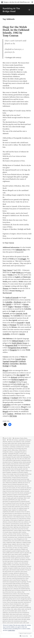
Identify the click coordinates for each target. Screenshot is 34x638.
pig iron (22, 552)
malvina (24, 532)
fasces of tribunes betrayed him (16, 484)
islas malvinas (6, 523)
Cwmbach (22, 361)
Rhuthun (6, 364)
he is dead (5, 505)
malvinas (5, 534)
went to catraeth (14, 616)
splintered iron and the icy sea (10, 575)
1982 (10, 440)
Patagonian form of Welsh (17, 348)
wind (8, 623)
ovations (25, 547)
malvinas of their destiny (14, 534)
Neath (14, 366)
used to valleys (6, 609)
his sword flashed (7, 513)
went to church (12, 617)
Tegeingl (6, 361)
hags (19, 500)
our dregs (20, 547)
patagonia (9, 551)
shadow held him (21, 566)
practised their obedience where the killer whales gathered (16, 557)
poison (20, 554)
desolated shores (25, 460)
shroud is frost (24, 568)
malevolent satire (16, 532)
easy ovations (10, 476)
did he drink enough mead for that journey (14, 465)
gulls (12, 498)
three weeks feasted (23, 600)
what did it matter (13, 619)
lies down (10, 527)
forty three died (10, 491)
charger (5, 450)
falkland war (9, 482)
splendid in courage (8, 573)
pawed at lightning (17, 551)
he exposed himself (13, 501)
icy (22, 515)
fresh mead (11, 493)
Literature (16, 438)
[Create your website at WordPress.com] (17, 2)
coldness (11, 452)
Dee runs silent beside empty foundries (16, 459)
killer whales (20, 525)
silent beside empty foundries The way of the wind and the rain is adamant (17, 570)
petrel (24, 551)
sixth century (23, 571)
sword (10, 580)
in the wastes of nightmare (17, 520)
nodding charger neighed (9, 544)
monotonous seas (12, 537)
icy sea (25, 515)
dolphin (23, 470)
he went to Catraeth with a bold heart (16, 505)
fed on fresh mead (19, 486)
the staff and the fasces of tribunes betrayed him (15, 590)
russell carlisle (15, 564)
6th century (15, 440)
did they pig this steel (8, 469)
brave (27, 445)
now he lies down (20, 544)
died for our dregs (15, 470)
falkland (16, 481)
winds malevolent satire (16, 623)
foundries (5, 493)
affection (5, 441)
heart (22, 506)
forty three (9, 489)
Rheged (5, 370)
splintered (16, 573)
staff (20, 575)
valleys (19, 609)
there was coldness (16, 592)
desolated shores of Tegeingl (10, 462)
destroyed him (15, 464)
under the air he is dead (9, 605)
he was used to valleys (21, 505)
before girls (14, 443)
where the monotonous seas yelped (17, 621)
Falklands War (21, 250)
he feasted (27, 503)
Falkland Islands (18, 341)
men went (19, 535)
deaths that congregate (19, 455)
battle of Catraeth (12, 297)
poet (22, 272)
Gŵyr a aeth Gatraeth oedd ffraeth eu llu (16, 499)
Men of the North (11, 535)
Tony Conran (7, 270)
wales (22, 609)
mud (12, 541)
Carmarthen (14, 364)
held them (5, 508)
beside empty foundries (24, 443)
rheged (4, 563)
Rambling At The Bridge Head (11, 10)
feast (26, 484)
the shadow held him (24, 588)
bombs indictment (21, 445)
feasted (5, 486)
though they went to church (13, 599)
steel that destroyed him (18, 578)
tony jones (20, 602)
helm (9, 508)
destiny (20, 462)
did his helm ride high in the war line (20, 467)
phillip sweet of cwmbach (12, 552)
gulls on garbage (18, 498)
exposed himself (7, 479)
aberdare (28, 440)
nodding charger (26, 542)
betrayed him (6, 445)
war (26, 609)
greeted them (22, 496)
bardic (26, 386)
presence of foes (24, 558)
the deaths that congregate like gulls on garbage (15, 581)
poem (9, 554)
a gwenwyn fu (22, 440)
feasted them (10, 486)
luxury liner (14, 529)
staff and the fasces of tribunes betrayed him (18, 576)
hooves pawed (17, 515)
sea (8, 566)
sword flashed (16, 580)
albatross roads (20, 441)
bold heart (13, 445)
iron (30, 522)
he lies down (12, 505)
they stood (20, 594)
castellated (12, 447)
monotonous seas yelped (24, 537)
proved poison (6, 559)
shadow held (13, 566)
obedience (10, 546)
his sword (26, 511)
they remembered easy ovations (13, 593)
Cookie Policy (11, 630)
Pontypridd (13, 361)
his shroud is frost (19, 511)
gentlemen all (10, 494)
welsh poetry (6, 616)
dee (13, 458)
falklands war (21, 482)
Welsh (18, 272)
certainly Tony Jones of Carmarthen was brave (15, 448)
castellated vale (20, 447)
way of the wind (13, 612)
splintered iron (23, 573)
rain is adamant (15, 559)
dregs (4, 474)
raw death (22, 559)
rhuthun (16, 563)
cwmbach (10, 455)
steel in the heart (7, 578)
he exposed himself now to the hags (14, 503)
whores (5, 623)
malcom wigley (18, 530)
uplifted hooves (20, 605)
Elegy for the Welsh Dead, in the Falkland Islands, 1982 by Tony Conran (16, 31)
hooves (10, 515)
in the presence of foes (24, 518)
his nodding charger (22, 508)
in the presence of (13, 518)
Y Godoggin (22, 259)
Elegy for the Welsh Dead (21, 476)
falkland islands (22, 481)
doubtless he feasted (17, 472)
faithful (4, 481)
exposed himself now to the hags (20, 479)
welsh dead (13, 614)
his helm (14, 508)
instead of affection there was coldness (18, 522)
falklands (14, 482)
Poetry (21, 438)
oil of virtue (9, 547)
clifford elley (15, 450)
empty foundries (7, 477)
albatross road (11, 441)
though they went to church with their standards (17, 599)
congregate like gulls (13, 453)
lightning (16, 527)
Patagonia (13, 350)
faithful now (10, 481)
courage (5, 455)
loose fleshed (22, 527)
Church (9, 450)
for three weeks (11, 488)
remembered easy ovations (21, 561)
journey (22, 523)
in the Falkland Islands (18, 517)
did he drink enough (24, 464)
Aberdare (22, 364)
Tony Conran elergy (12, 602)
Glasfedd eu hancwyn (12, 496)
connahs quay (22, 453)
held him (26, 506)
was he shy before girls (11, 611)
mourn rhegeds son (8, 539)
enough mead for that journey (19, 477)
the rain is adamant (13, 588)
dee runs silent (23, 458)
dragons (26, 472)
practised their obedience (9, 556)
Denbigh (6, 366)
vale (12, 609)
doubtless (8, 472)
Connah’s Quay (20, 359)
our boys (14, 547)
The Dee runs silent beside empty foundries (17, 582)
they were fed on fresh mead (16, 597)
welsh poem (19, 614)
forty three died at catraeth (22, 491)
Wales (25, 438)
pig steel (27, 552)
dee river (17, 458)
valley (15, 609)
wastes (19, 611)
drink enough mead (11, 474)
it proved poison (15, 523)
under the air (25, 604)
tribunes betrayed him (15, 604)
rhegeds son (10, 563)
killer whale (14, 525)
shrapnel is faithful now (14, 568)
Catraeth (27, 447)
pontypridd (25, 554)
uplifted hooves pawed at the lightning (21, 607)
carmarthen (6, 447)
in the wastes (6, 520)
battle (9, 443)
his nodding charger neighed (16, 509)
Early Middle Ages (19, 384)
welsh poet (26, 614)
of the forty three (18, 546)
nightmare (19, 542)
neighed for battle (11, 542)
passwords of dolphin (8, 549)
